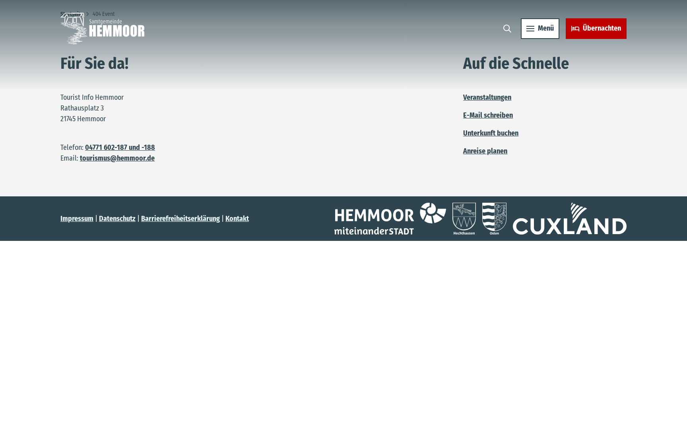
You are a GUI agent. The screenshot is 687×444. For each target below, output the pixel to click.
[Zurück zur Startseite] (102, 29)
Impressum (76, 218)
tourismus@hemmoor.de (117, 158)
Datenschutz (117, 218)
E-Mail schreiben (488, 115)
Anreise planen (485, 151)
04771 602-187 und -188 (120, 147)
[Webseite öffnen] (390, 219)
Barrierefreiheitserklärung (180, 218)
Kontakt (237, 218)
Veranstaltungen (487, 97)
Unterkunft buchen (490, 133)
